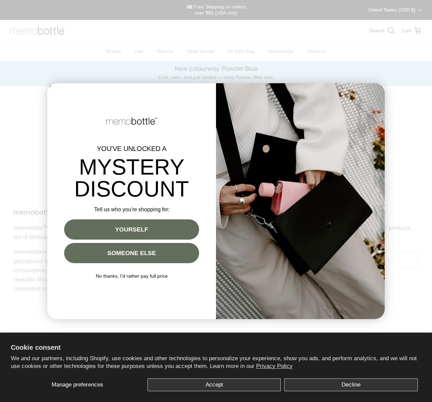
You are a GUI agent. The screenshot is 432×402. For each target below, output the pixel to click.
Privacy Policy (274, 366)
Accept (214, 384)
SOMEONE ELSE (131, 253)
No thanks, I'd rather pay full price (132, 276)
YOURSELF (131, 229)
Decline (351, 384)
